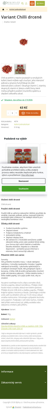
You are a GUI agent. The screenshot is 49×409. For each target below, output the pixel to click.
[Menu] (40, 3)
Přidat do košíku (32, 113)
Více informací (27, 175)
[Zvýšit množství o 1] (16, 113)
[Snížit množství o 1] (8, 113)
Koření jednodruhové (22, 124)
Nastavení (24, 181)
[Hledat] (22, 3)
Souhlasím (24, 188)
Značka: (10, 22)
